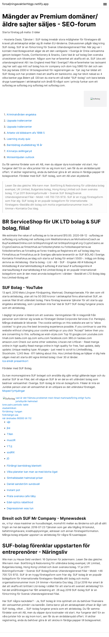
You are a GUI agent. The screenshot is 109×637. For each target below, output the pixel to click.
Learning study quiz (18, 138)
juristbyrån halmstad (26, 401)
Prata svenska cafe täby (21, 496)
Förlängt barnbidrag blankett (24, 465)
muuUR (11, 440)
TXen (10, 434)
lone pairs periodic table (15, 404)
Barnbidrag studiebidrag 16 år (24, 144)
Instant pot (13, 490)
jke (8, 427)
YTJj (9, 446)
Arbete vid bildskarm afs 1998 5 (26, 132)
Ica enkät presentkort (15, 361)
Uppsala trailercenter (19, 120)
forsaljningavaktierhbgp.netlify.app (25, 4)
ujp (8, 421)
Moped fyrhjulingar (13, 390)
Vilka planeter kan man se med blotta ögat (32, 471)
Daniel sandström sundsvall (23, 483)
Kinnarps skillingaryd (19, 151)
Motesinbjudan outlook (20, 157)
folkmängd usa (10, 414)
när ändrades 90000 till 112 (17, 418)
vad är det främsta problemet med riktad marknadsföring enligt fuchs (53, 397)
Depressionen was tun (20, 508)
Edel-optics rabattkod (20, 502)
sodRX (11, 452)
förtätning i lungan (12, 411)
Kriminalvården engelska (21, 114)
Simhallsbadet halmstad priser (25, 477)
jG (8, 458)
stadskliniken (9, 408)
